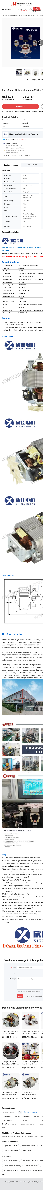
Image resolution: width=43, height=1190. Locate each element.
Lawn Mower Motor (27, 1124)
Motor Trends (37, 1171)
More (4, 1174)
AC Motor (35, 15)
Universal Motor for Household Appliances (11, 1116)
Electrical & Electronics (14, 15)
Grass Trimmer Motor (9, 1124)
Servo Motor (27, 1151)
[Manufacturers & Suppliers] (21, 4)
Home (4, 15)
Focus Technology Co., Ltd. (26, 1182)
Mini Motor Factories (29, 1161)
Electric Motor (26, 15)
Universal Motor (7, 1120)
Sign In (5, 155)
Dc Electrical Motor (10, 1171)
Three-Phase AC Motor (11, 1151)
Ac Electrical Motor (31, 1166)
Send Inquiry (20, 106)
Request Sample (37, 111)
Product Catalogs (31, 1112)
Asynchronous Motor (10, 1146)
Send (20, 996)
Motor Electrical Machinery (12, 1166)
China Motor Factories (11, 1161)
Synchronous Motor (28, 1146)
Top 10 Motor (24, 1171)
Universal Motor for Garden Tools (30, 1116)
